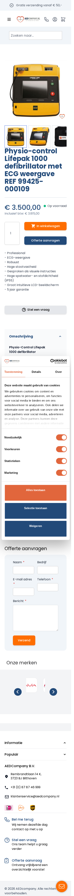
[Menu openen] (9, 19)
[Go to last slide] (18, 692)
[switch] (61, 449)
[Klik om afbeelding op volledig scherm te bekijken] (36, 90)
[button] (36, 743)
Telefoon (44, 579)
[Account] (54, 19)
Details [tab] (36, 371)
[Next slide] (53, 692)
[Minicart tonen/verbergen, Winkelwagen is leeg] (63, 19)
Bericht (18, 601)
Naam (18, 562)
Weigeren (35, 526)
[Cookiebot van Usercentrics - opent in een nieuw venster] (51, 361)
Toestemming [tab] (13, 371)
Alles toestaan (35, 490)
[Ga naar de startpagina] (28, 19)
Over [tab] (58, 371)
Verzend (24, 640)
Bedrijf (41, 562)
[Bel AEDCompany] (46, 19)
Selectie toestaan (35, 507)
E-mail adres (22, 579)
